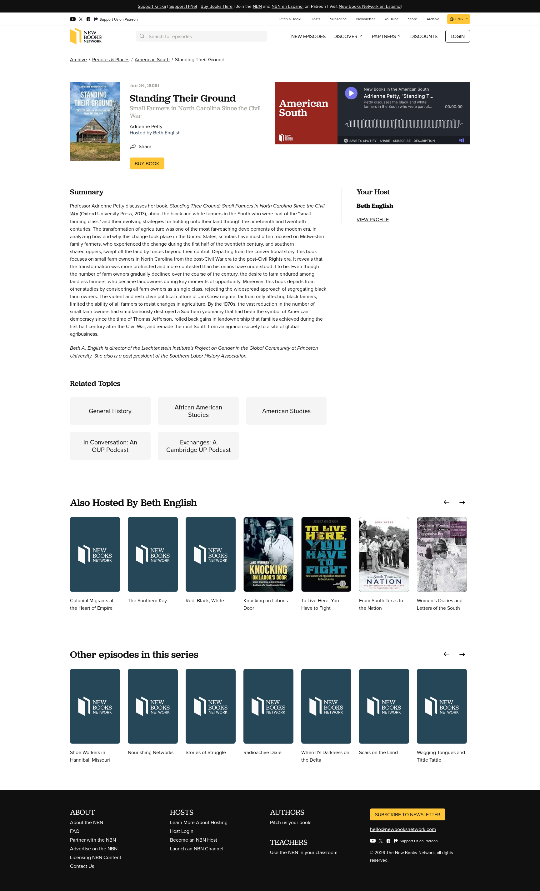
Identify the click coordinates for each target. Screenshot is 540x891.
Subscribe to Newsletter (407, 814)
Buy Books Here (216, 6)
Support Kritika (152, 6)
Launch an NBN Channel (196, 848)
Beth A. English (86, 348)
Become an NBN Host (193, 839)
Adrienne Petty (108, 205)
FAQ (74, 831)
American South (152, 59)
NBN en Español (287, 6)
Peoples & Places (110, 59)
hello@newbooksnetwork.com (403, 829)
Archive (78, 59)
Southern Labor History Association (208, 355)
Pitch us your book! (291, 822)
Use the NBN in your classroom (304, 852)
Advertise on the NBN (94, 848)
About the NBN (86, 822)
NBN (257, 6)
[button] (446, 502)
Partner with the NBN (93, 839)
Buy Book (147, 163)
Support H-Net (183, 6)
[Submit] (141, 36)
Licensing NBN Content (95, 857)
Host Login (181, 831)
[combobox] (201, 36)
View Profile (373, 219)
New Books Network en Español (370, 6)
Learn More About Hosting (199, 822)
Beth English (167, 132)
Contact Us (82, 866)
